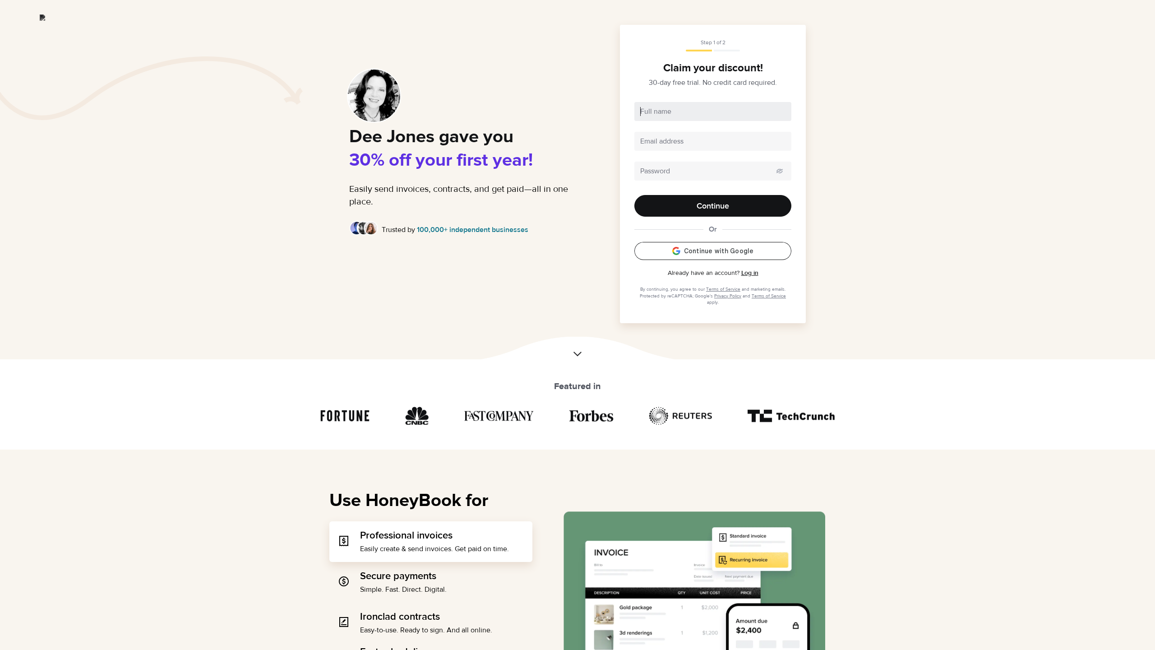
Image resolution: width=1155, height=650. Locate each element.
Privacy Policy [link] (727, 296)
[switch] (779, 171)
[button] (577, 352)
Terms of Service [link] (723, 289)
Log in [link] (749, 273)
